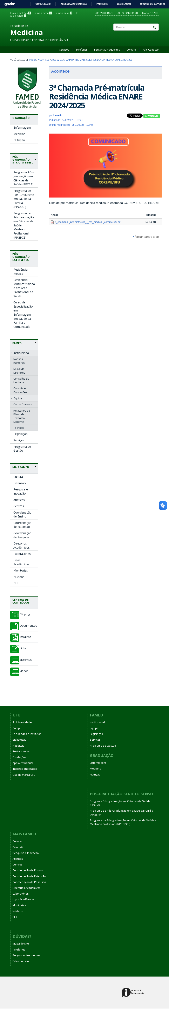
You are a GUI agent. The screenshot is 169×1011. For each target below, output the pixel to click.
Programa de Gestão (22, 449)
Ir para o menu (42, 13)
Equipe (17, 398)
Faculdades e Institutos (27, 734)
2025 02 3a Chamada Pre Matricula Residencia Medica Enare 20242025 (91, 59)
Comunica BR (43, 3)
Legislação (124, 3)
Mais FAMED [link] (20, 467)
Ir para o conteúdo (20, 13)
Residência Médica (20, 272)
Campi (16, 728)
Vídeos (24, 671)
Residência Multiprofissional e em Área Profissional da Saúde (24, 288)
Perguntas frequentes (26, 955)
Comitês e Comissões (20, 390)
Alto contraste (127, 13)
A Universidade (22, 722)
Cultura (18, 477)
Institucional (21, 353)
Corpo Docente (22, 404)
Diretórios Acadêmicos (21, 545)
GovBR (8, 3)
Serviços (64, 49)
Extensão (19, 483)
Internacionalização (25, 769)
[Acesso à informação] (134, 992)
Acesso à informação (74, 3)
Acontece (43, 59)
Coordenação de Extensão (22, 525)
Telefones (81, 49)
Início (32, 59)
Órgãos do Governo (152, 3)
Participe (102, 3)
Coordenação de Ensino (22, 514)
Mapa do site (150, 13)
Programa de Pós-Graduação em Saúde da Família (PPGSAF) (23, 199)
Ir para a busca (63, 13)
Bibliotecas (19, 739)
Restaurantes (21, 751)
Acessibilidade (104, 13)
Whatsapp (152, 116)
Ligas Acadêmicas (21, 562)
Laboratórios (22, 554)
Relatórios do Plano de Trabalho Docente (21, 416)
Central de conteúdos (21, 601)
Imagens (25, 637)
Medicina (19, 134)
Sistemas (26, 659)
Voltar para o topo (146, 236)
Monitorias (20, 570)
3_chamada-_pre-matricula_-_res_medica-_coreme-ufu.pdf (88, 222)
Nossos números (19, 361)
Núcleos (18, 577)
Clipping (25, 614)
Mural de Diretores (19, 370)
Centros (18, 506)
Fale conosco (21, 961)
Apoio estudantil (23, 763)
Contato (131, 49)
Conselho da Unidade (21, 380)
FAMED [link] (17, 343)
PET (16, 583)
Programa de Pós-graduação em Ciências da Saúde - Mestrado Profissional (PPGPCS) (23, 225)
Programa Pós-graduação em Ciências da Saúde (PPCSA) (23, 178)
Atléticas (19, 500)
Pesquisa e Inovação (20, 491)
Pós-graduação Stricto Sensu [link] (23, 159)
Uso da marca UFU (24, 775)
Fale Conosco (151, 49)
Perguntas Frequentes (107, 49)
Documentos (28, 625)
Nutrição (19, 140)
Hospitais (18, 745)
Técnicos (18, 428)
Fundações (19, 757)
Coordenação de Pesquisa (22, 535)
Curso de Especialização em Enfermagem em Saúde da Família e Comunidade (23, 314)
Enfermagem (22, 127)
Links (23, 648)
